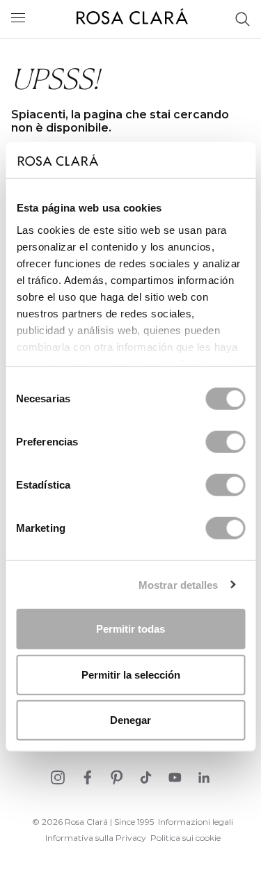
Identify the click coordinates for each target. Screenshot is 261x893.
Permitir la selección (130, 674)
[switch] (225, 442)
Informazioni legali (195, 821)
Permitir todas (130, 629)
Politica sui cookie (185, 837)
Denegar (130, 720)
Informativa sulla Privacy (95, 837)
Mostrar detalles (179, 584)
